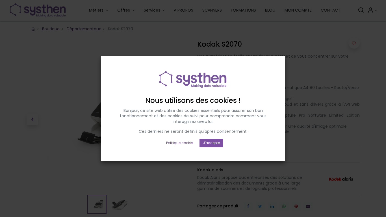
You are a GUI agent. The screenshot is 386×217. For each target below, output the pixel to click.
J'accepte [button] (211, 142)
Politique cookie (179, 142)
